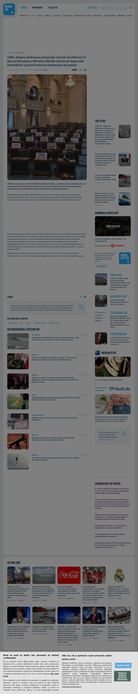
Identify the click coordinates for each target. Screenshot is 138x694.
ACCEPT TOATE (123, 665)
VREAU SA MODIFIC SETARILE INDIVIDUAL (122, 676)
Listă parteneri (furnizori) (71, 687)
